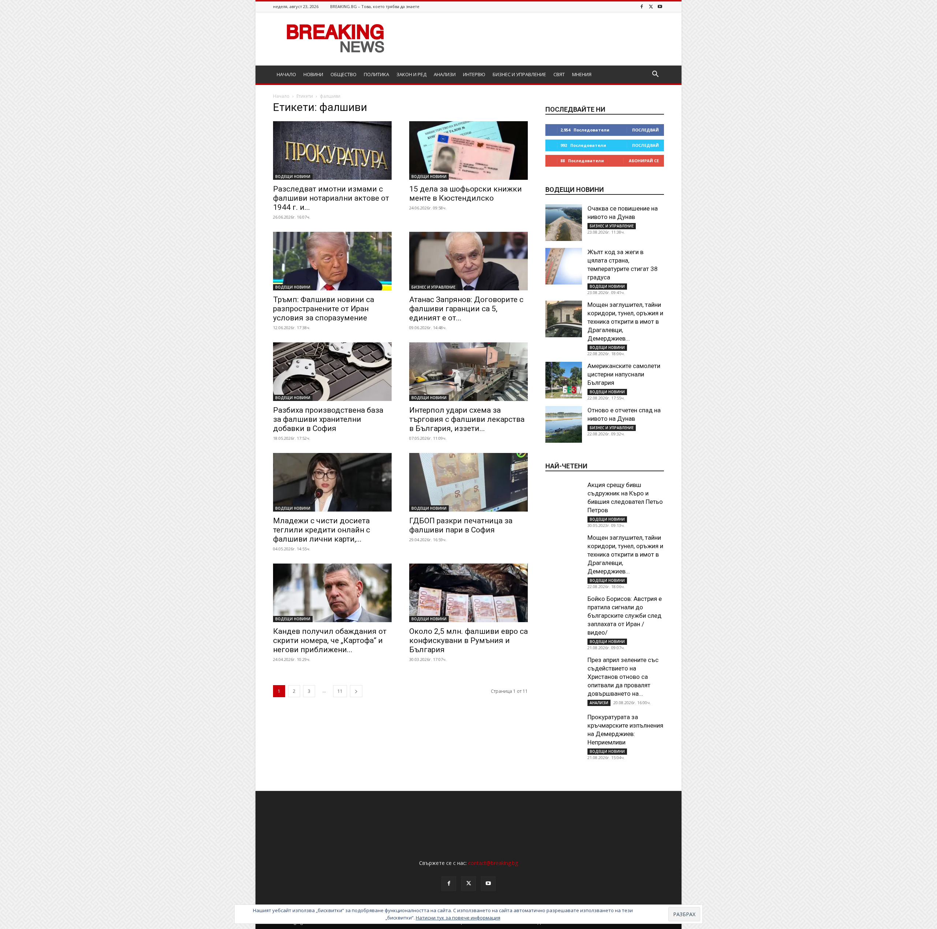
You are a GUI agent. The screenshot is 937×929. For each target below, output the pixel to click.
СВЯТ (559, 74)
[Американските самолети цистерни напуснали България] (563, 380)
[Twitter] (651, 6)
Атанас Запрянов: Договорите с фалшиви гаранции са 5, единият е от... (466, 308)
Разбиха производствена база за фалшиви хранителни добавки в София (328, 419)
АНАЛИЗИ (445, 74)
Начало (281, 96)
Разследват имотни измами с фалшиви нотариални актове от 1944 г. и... (331, 198)
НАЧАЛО (286, 74)
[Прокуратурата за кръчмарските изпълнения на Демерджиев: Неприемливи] (563, 731)
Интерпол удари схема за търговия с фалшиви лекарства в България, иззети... (467, 419)
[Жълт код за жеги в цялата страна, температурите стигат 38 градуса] (563, 266)
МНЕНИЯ (581, 74)
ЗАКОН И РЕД (411, 74)
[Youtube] (660, 6)
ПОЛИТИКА (376, 74)
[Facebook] (642, 6)
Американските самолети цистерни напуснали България (623, 374)
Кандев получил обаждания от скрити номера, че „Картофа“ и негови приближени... (330, 640)
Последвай (645, 130)
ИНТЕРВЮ (474, 74)
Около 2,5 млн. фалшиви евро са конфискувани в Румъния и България (468, 640)
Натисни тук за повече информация (458, 917)
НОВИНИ (313, 74)
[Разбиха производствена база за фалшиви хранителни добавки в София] (332, 371)
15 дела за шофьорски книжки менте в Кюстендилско (465, 193)
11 (340, 691)
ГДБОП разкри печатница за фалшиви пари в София (460, 525)
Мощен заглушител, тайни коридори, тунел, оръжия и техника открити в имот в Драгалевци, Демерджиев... (625, 321)
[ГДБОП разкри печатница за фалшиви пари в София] (468, 482)
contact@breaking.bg (493, 862)
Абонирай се (644, 160)
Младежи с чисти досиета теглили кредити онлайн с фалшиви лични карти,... (321, 529)
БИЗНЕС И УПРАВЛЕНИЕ (519, 74)
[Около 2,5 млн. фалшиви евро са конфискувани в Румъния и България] (468, 593)
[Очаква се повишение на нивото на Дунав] (563, 222)
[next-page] (356, 691)
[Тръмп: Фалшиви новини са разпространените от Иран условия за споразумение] (332, 261)
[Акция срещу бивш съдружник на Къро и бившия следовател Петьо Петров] (563, 499)
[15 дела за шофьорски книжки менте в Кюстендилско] (468, 150)
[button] (655, 74)
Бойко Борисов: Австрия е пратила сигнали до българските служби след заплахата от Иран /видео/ (624, 615)
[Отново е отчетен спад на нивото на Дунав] (563, 424)
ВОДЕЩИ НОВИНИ (292, 176)
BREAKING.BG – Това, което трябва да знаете (374, 6)
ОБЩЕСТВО (343, 74)
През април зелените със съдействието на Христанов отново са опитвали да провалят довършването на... (622, 676)
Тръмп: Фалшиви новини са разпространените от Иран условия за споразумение (323, 308)
